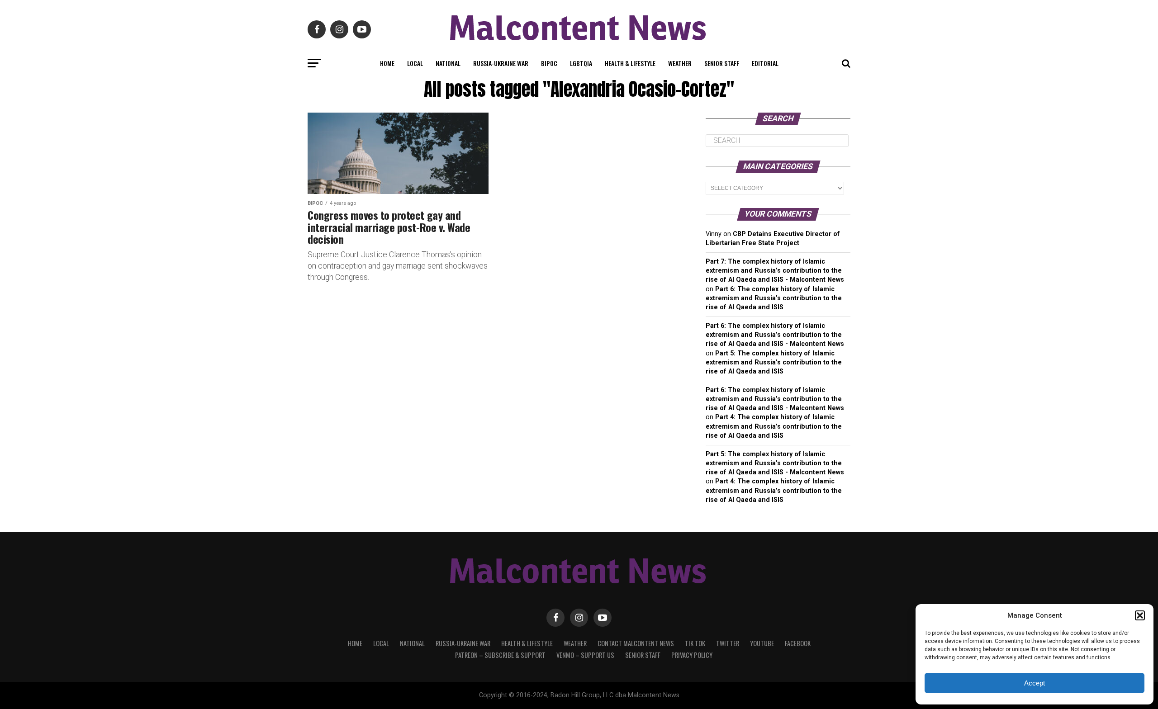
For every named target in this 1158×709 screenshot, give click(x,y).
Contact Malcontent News (636, 643)
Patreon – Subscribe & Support (500, 655)
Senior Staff (721, 63)
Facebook (798, 643)
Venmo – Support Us (585, 655)
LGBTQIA (581, 63)
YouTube (762, 643)
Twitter (727, 643)
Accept (1034, 683)
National (448, 63)
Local (415, 63)
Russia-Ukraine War (500, 63)
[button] (1139, 615)
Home (387, 63)
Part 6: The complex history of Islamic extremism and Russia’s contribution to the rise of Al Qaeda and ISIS (774, 298)
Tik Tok (695, 643)
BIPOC (549, 63)
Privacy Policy (691, 655)
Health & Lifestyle (630, 63)
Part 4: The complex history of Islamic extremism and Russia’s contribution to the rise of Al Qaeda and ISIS (774, 426)
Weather (680, 63)
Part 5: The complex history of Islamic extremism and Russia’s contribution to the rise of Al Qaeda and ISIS (774, 362)
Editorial (765, 63)
